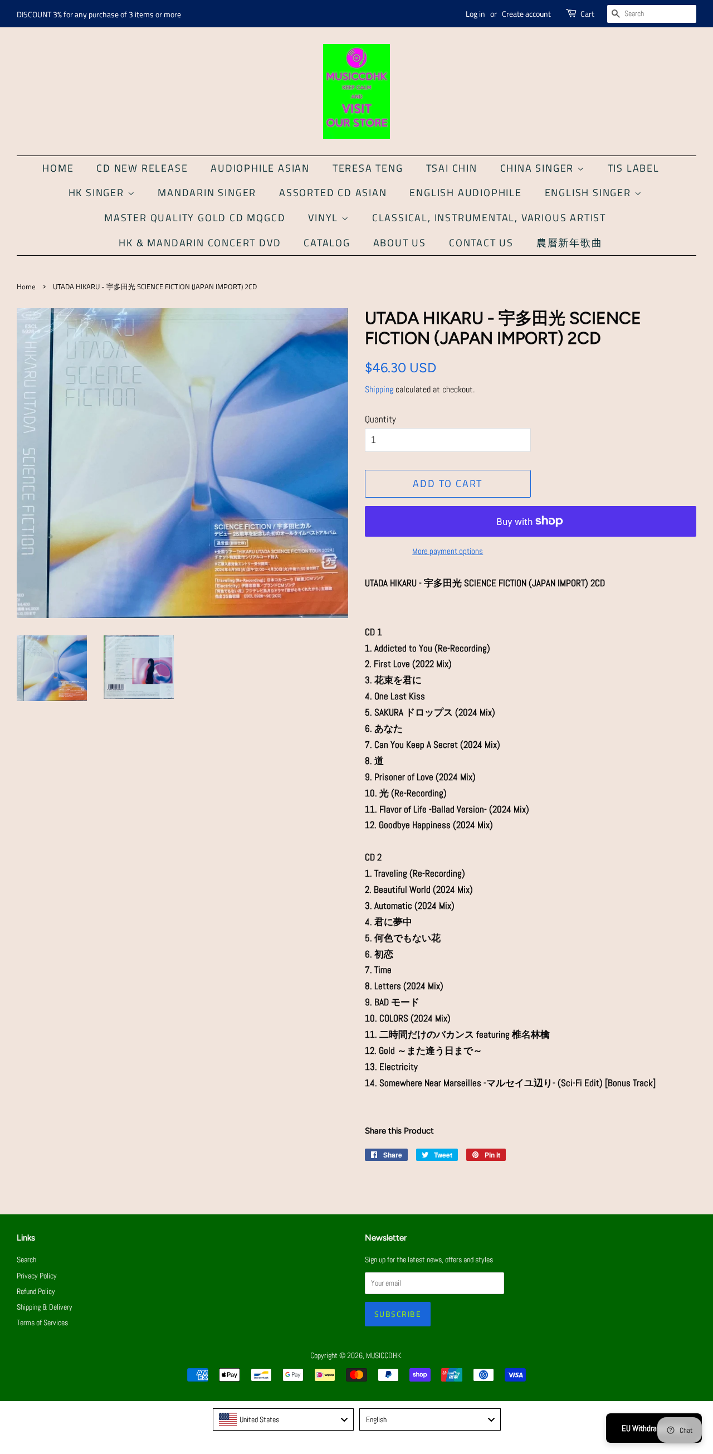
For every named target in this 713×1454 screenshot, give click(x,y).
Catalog (327, 242)
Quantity (380, 419)
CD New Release (142, 168)
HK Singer (98, 192)
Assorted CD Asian (333, 192)
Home (58, 168)
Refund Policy (36, 1291)
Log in (475, 14)
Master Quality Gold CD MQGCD (194, 217)
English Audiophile (465, 192)
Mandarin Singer (207, 192)
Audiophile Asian (260, 168)
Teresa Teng (368, 168)
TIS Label (634, 168)
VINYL (324, 217)
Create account (526, 14)
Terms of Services (42, 1322)
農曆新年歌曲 (569, 242)
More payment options (447, 551)
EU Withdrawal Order (654, 1428)
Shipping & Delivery (44, 1307)
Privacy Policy (37, 1276)
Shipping (379, 389)
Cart (587, 14)
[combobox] (283, 1419)
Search (26, 1259)
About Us (399, 242)
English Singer (589, 192)
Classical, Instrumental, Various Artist (489, 217)
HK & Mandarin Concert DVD (200, 242)
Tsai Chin (451, 168)
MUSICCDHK (383, 1355)
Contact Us (481, 242)
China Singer (538, 168)
